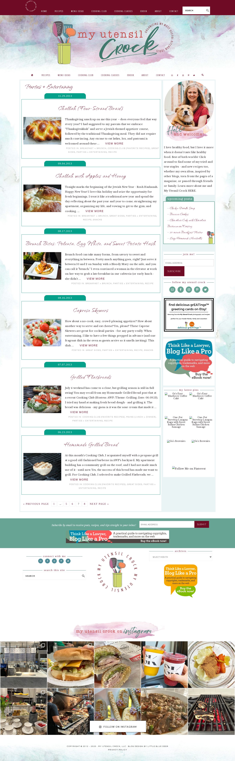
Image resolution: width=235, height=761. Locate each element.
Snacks (97, 220)
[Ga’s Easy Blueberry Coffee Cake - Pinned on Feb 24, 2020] (176, 397)
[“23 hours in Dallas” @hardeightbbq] (70, 711)
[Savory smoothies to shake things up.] (211, 664)
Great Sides (117, 216)
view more (114, 143)
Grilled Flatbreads (91, 377)
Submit (201, 524)
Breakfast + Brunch (93, 148)
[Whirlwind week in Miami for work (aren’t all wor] (23, 664)
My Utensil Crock (83, 62)
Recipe (112, 152)
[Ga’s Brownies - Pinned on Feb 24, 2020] (176, 443)
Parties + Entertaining (92, 152)
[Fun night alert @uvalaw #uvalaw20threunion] (70, 664)
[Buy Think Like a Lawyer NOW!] (180, 601)
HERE (192, 190)
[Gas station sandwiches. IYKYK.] (117, 664)
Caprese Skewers (90, 310)
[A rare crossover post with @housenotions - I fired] (211, 711)
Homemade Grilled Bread (91, 444)
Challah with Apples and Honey (91, 175)
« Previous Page (36, 504)
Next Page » (99, 504)
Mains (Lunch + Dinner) (141, 417)
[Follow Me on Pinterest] (189, 470)
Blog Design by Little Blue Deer (148, 746)
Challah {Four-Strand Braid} (90, 108)
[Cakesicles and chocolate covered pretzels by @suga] (117, 711)
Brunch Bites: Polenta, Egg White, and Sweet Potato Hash (91, 243)
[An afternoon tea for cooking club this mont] (23, 711)
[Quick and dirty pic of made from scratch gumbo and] (164, 711)
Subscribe (174, 271)
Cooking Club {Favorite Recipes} (129, 148)
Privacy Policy (117, 750)
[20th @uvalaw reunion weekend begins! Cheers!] (164, 664)
